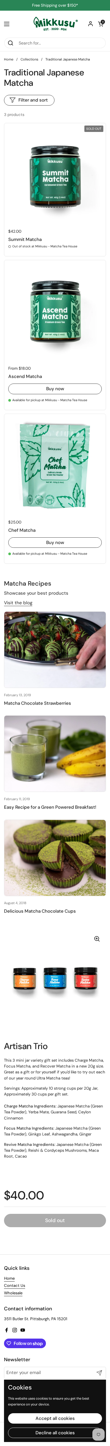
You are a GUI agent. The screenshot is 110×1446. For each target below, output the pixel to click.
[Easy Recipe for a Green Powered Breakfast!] (55, 753)
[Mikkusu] (55, 24)
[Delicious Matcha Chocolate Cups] (55, 858)
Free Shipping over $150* (55, 5)
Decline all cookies (55, 1433)
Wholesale (13, 1293)
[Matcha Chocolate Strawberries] (55, 649)
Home (8, 59)
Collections (29, 59)
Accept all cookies (55, 1418)
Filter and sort (33, 100)
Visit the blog (18, 603)
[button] (100, 24)
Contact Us (14, 1285)
